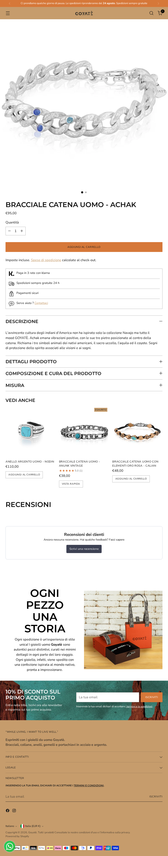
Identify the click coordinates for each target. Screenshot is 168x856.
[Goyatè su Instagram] (14, 811)
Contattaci (41, 303)
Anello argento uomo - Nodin (30, 462)
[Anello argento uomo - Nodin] (31, 431)
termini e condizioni (89, 785)
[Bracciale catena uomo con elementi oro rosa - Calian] (137, 431)
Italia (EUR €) (33, 826)
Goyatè (32, 832)
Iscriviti (155, 796)
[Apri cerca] (151, 13)
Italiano (10, 826)
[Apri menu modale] (7, 13)
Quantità (12, 222)
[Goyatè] (84, 13)
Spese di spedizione (46, 260)
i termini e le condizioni (139, 706)
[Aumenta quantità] (21, 231)
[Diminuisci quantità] (9, 231)
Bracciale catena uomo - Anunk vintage (79, 464)
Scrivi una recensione (84, 549)
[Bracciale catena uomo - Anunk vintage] (84, 431)
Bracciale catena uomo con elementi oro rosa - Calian (135, 464)
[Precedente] (9, 3)
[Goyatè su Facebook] (8, 811)
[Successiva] (158, 3)
